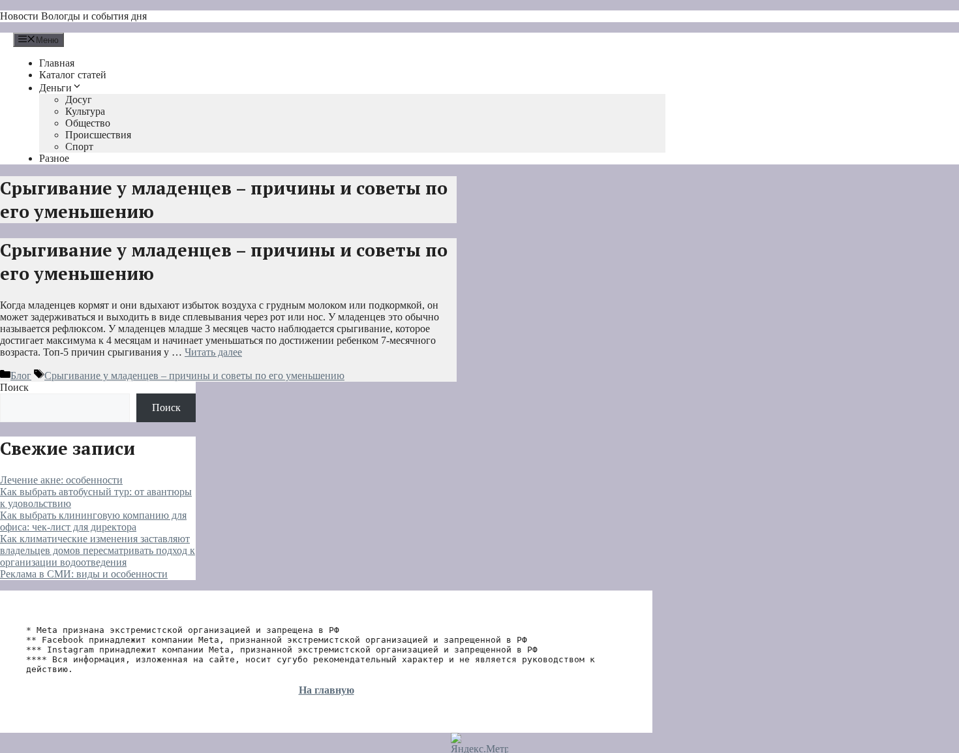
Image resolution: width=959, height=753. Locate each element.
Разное (54, 158)
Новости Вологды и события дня (73, 16)
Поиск (14, 387)
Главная (56, 63)
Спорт (79, 146)
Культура (85, 111)
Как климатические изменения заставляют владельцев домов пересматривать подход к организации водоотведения (97, 550)
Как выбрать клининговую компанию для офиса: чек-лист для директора (93, 521)
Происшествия (98, 134)
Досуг (78, 99)
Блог (20, 375)
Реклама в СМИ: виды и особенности (84, 573)
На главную (326, 690)
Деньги (55, 87)
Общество (87, 123)
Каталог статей (72, 74)
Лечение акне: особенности (61, 479)
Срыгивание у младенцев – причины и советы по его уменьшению (194, 375)
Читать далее (213, 352)
